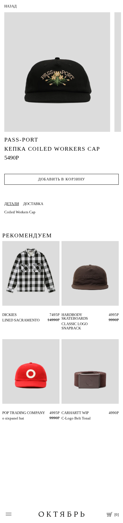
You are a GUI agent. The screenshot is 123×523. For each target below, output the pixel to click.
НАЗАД (10, 6)
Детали (11, 204)
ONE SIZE (69, 315)
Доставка (33, 204)
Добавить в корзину (61, 179)
